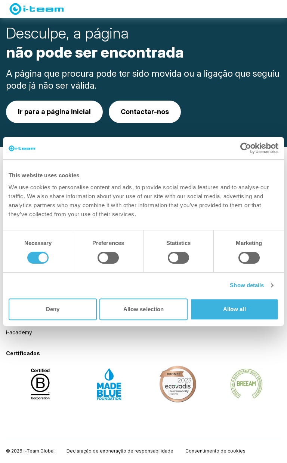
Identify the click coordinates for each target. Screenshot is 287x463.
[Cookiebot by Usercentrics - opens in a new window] (245, 148)
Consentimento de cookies (215, 451)
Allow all (234, 309)
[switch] (108, 258)
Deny (52, 309)
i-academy (19, 332)
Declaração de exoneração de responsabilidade (120, 451)
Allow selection (143, 309)
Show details (247, 285)
